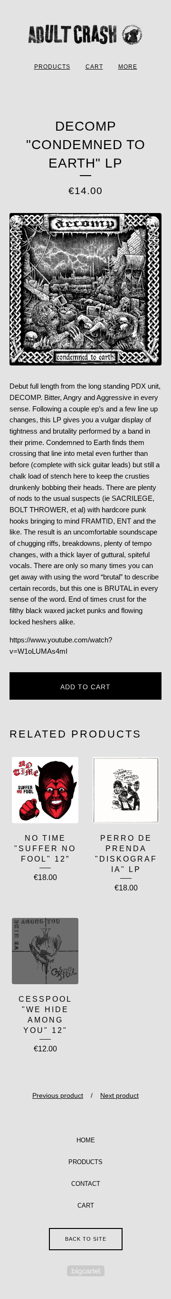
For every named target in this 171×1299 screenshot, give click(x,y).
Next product (119, 1095)
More (127, 66)
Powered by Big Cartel (85, 1270)
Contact (85, 1183)
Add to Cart (85, 687)
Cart (94, 66)
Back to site (85, 1239)
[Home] (86, 35)
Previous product (57, 1095)
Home (85, 1140)
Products (52, 66)
